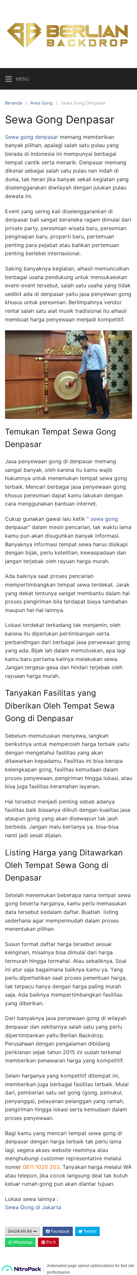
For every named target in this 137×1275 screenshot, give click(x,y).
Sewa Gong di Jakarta (33, 1207)
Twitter (89, 1231)
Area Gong (41, 102)
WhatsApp (22, 1242)
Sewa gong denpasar (31, 137)
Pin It (50, 1242)
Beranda (13, 102)
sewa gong (104, 518)
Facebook (59, 1231)
